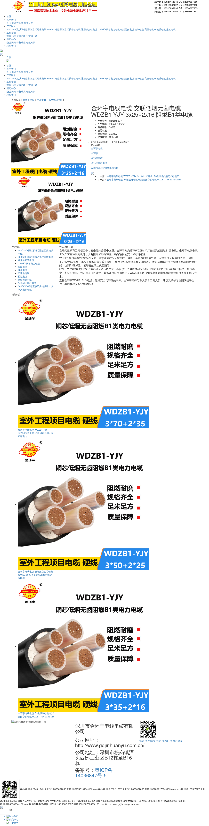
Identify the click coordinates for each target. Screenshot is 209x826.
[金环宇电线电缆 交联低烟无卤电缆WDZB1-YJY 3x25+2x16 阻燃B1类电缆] (48, 138)
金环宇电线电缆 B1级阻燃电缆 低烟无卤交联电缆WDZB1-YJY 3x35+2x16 (144, 179)
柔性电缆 (171, 29)
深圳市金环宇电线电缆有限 (105, 168)
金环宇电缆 (28, 99)
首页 (9, 16)
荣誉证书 (28, 22)
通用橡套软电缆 (89, 29)
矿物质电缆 (160, 29)
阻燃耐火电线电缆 (27, 283)
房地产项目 (22, 35)
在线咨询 (177, 741)
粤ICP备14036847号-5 (94, 772)
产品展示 (11, 26)
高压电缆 (149, 29)
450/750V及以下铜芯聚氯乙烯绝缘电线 (26, 29)
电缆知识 (30, 42)
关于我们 (11, 19)
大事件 (19, 22)
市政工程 (11, 35)
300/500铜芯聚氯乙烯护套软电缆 (63, 29)
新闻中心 (11, 39)
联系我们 (11, 45)
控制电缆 (139, 29)
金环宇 (94, 153)
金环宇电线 (97, 148)
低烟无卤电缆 (127, 29)
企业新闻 (11, 42)
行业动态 (20, 42)
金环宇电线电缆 (99, 163)
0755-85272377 (147, 741)
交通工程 (33, 35)
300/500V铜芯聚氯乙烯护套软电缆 (35, 256)
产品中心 (41, 99)
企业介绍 (11, 22)
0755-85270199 (164, 741)
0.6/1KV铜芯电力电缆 (109, 29)
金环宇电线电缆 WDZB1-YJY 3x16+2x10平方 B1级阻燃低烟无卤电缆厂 (143, 176)
